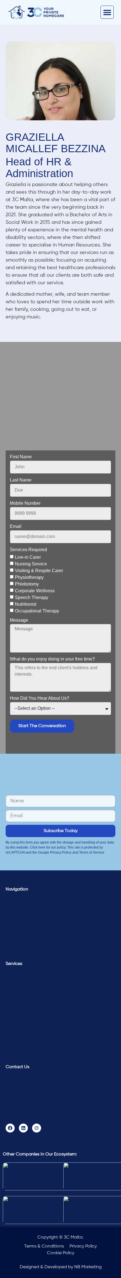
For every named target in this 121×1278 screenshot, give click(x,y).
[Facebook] (10, 1128)
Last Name (21, 480)
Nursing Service (31, 563)
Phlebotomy (27, 583)
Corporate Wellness (35, 590)
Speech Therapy (31, 597)
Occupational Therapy (37, 610)
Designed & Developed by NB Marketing (61, 1267)
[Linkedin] (23, 1128)
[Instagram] (36, 1128)
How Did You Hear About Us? (39, 698)
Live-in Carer (28, 557)
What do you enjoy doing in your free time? (52, 659)
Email (15, 526)
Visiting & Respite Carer (39, 570)
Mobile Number (25, 503)
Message (19, 620)
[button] (107, 12)
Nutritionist (25, 604)
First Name (21, 457)
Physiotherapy (29, 577)
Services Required (28, 550)
